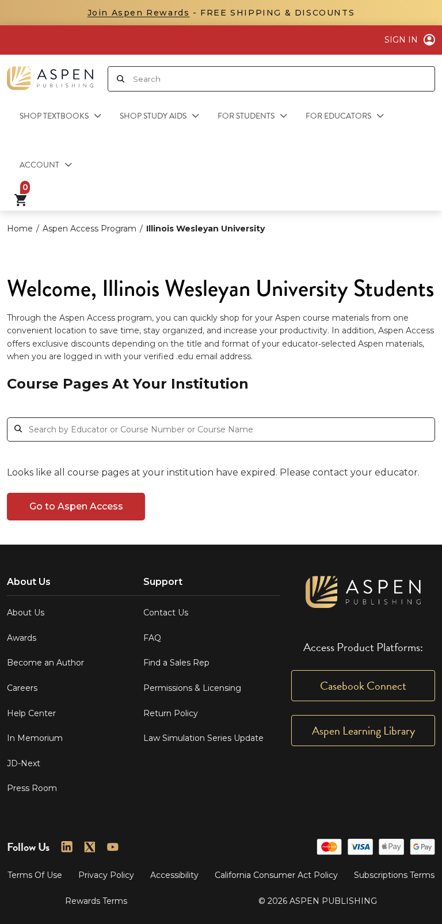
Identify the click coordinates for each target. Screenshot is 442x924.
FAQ (152, 638)
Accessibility (174, 875)
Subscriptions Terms (394, 875)
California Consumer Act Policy (276, 875)
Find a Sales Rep (176, 662)
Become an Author (45, 662)
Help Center (31, 713)
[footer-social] (67, 847)
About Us (25, 612)
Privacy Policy (106, 875)
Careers (22, 688)
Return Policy (170, 713)
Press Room (32, 788)
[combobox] (284, 79)
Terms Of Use (34, 875)
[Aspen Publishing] (50, 73)
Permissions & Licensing (192, 688)
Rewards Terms (96, 901)
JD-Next (23, 763)
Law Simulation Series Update (203, 738)
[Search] (120, 79)
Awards (21, 638)
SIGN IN (401, 40)
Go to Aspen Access (76, 506)
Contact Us (165, 612)
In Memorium (35, 738)
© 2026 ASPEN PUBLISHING (317, 901)
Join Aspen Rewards (138, 12)
